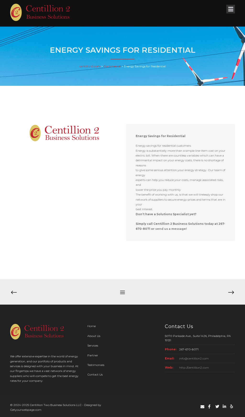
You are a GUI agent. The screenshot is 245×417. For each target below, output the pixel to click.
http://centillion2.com (194, 367)
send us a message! (171, 229)
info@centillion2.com (194, 358)
